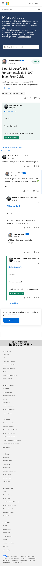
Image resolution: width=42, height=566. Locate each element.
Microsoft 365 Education (9, 433)
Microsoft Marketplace (8, 509)
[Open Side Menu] (3, 3)
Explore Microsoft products (10, 375)
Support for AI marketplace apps (11, 502)
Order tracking (6, 402)
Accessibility (6, 546)
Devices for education (8, 426)
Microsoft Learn (7, 498)
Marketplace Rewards (8, 512)
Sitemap (5, 558)
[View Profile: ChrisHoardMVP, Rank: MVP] (4, 61)
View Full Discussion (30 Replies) (13, 147)
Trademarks (15, 560)
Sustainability (6, 550)
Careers (5, 525)
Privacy (23, 558)
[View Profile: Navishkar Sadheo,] (6, 106)
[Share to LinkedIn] (10, 344)
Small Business (6, 481)
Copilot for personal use (9, 368)
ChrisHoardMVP (14, 61)
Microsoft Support (24, 36)
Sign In (37, 3)
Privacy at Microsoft (8, 536)
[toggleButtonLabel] (38, 9)
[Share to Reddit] (21, 344)
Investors (5, 539)
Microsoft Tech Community (9, 505)
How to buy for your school (9, 437)
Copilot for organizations (9, 365)
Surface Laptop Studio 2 (9, 361)
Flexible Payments (7, 413)
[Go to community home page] (7, 3)
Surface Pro (6, 354)
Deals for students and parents (11, 443)
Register (30, 3)
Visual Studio (6, 515)
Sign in (11, 320)
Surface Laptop (6, 358)
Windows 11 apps (7, 378)
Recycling (32, 560)
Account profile (6, 388)
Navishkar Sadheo (15, 105)
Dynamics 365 (6, 464)
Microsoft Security (7, 460)
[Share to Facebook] (14, 344)
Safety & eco (23, 560)
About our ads (6, 562)
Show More (7, 88)
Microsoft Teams (7, 474)
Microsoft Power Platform (9, 471)
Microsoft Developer (8, 495)
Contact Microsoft (14, 558)
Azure (4, 491)
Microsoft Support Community (22, 32)
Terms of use (6, 560)
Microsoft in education (8, 423)
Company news (6, 532)
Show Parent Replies (7, 151)
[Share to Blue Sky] (24, 344)
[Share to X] (17, 344)
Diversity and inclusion (8, 543)
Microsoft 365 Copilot (8, 478)
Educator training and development (12, 440)
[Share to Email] (32, 344)
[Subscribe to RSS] (28, 344)
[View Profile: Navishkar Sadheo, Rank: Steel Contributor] (4, 157)
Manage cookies (32, 558)
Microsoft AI (6, 457)
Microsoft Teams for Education (10, 430)
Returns (5, 399)
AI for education (7, 447)
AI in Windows (6, 372)
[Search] (24, 3)
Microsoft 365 (8, 9)
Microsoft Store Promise (9, 409)
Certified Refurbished (8, 406)
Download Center (7, 392)
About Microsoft (7, 529)
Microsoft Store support (9, 395)
